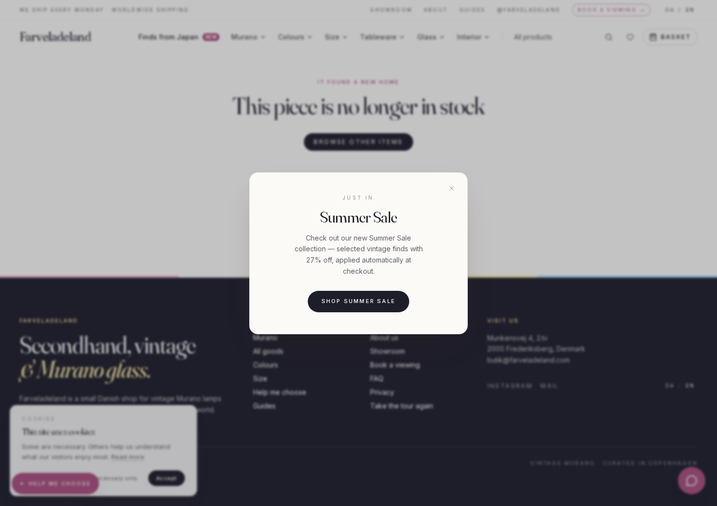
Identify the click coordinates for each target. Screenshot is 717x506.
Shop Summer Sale (358, 301)
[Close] (451, 188)
